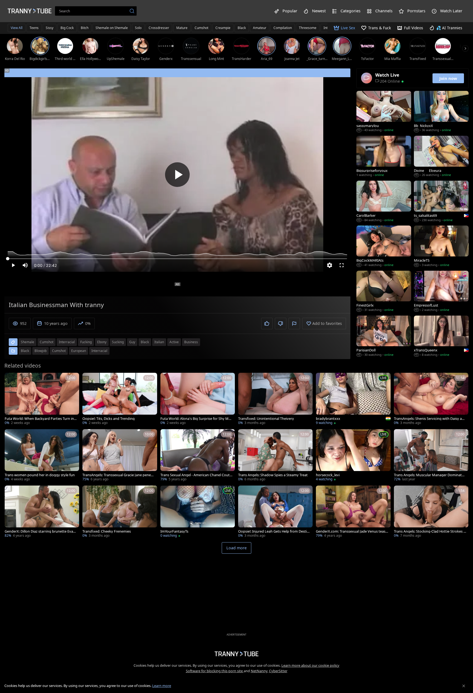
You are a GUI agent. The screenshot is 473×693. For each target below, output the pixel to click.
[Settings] (329, 265)
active (174, 342)
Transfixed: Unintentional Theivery (266, 418)
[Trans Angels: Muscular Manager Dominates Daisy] (431, 455)
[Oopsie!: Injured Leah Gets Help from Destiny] (275, 512)
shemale (27, 342)
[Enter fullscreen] (341, 265)
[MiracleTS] (441, 247)
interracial (67, 342)
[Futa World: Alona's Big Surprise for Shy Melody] (197, 399)
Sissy (49, 27)
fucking (86, 342)
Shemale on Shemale (112, 27)
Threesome (307, 27)
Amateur (259, 27)
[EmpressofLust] (441, 292)
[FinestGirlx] (383, 292)
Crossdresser (159, 27)
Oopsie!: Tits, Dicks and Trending (108, 418)
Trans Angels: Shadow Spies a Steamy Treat (273, 475)
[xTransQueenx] (441, 337)
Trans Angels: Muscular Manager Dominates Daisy (429, 475)
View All (16, 27)
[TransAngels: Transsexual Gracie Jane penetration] (119, 455)
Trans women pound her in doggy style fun (40, 475)
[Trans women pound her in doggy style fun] (42, 455)
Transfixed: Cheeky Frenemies (106, 531)
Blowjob (40, 350)
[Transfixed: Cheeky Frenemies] (119, 512)
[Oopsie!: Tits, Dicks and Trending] (119, 399)
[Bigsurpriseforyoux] (383, 157)
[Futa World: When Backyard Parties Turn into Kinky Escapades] (42, 399)
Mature (182, 27)
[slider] (177, 258)
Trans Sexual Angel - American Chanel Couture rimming (196, 475)
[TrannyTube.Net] (29, 10)
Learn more (161, 685)
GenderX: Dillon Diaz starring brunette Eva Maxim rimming (39, 531)
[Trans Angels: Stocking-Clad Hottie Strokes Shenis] (431, 512)
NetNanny (259, 670)
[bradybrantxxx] (353, 399)
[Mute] (25, 265)
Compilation (282, 27)
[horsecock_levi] (353, 455)
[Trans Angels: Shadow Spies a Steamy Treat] (275, 455)
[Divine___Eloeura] (441, 157)
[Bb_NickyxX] (441, 112)
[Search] (132, 11)
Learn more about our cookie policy (310, 665)
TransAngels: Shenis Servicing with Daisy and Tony (430, 418)
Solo (138, 27)
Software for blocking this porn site (215, 670)
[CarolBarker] (383, 202)
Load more (236, 547)
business (191, 342)
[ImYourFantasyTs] (197, 512)
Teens (34, 27)
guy (132, 342)
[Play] (177, 174)
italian (159, 342)
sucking (118, 342)
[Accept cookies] (464, 686)
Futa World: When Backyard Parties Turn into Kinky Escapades (40, 418)
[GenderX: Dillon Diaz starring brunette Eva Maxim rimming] (42, 512)
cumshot (46, 342)
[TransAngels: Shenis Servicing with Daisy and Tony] (431, 399)
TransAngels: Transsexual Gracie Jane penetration (118, 475)
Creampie (222, 27)
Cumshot (201, 27)
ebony (101, 342)
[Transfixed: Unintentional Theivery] (275, 399)
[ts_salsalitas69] (441, 202)
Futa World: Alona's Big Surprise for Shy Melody (195, 418)
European (78, 350)
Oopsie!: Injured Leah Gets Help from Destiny (273, 531)
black (145, 342)
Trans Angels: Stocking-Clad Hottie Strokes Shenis (429, 531)
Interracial (99, 350)
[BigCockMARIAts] (383, 247)
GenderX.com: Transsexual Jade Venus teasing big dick (351, 531)
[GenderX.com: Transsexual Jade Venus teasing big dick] (353, 512)
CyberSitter (278, 670)
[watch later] (11, 379)
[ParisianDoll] (383, 337)
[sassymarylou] (383, 112)
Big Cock (67, 27)
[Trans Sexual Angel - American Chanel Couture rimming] (197, 455)
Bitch (84, 27)
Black (242, 27)
